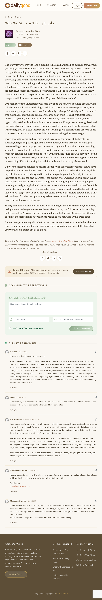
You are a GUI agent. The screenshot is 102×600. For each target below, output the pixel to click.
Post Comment (83, 328)
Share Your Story (87, 555)
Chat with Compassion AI (63, 569)
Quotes (66, 4)
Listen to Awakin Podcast (60, 577)
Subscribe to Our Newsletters (60, 552)
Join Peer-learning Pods (61, 560)
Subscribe (92, 5)
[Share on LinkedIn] (19, 53)
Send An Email (86, 565)
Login (77, 5)
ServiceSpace (62, 593)
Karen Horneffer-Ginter (29, 31)
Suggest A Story (87, 550)
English (26, 45)
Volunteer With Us (88, 560)
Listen (12, 45)
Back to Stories (14, 17)
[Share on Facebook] (7, 53)
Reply (14, 387)
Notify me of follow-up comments (27, 328)
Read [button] (38, 4)
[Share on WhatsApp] (25, 53)
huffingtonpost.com (30, 37)
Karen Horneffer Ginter (63, 241)
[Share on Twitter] (13, 53)
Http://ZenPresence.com (20, 486)
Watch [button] (53, 4)
